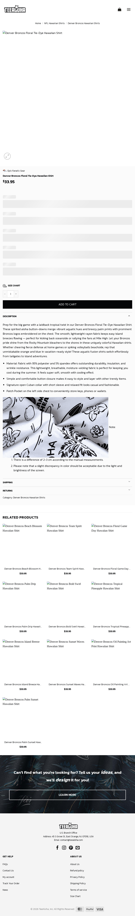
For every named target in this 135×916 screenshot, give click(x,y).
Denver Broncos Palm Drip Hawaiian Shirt (23, 626)
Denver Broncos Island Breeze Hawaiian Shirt (23, 684)
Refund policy (77, 870)
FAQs (5, 864)
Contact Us (8, 870)
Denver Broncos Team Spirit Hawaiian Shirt (67, 568)
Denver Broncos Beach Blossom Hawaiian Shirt (23, 568)
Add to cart (67, 304)
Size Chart (75, 896)
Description (10, 316)
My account (8, 877)
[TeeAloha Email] (78, 848)
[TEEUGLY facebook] (57, 848)
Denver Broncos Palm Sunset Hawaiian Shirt (23, 742)
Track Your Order (11, 883)
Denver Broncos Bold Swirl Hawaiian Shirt (67, 626)
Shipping (7, 482)
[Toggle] (129, 315)
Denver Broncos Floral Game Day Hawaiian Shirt (112, 568)
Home (38, 23)
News (5, 890)
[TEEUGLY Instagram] (64, 848)
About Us (74, 864)
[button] (119, 8)
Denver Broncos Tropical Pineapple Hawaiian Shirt (112, 626)
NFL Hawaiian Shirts (54, 23)
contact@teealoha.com (71, 840)
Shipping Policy (78, 883)
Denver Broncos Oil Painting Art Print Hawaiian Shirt (112, 684)
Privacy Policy (77, 877)
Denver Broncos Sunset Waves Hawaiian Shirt (67, 684)
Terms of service (78, 890)
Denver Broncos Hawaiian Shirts (84, 23)
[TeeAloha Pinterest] (71, 848)
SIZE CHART (14, 285)
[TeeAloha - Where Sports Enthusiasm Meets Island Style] (15, 9)
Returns (7, 490)
